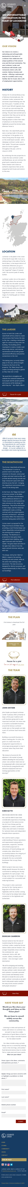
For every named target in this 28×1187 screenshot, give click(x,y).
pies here (21, 664)
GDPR (22, 1183)
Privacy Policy (5, 1183)
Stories (3, 1145)
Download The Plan (14, 644)
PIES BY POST (7, 1160)
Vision (3, 1152)
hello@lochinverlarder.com (9, 1171)
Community (5, 1149)
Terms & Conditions (14, 1183)
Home (3, 1142)
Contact (4, 1155)
